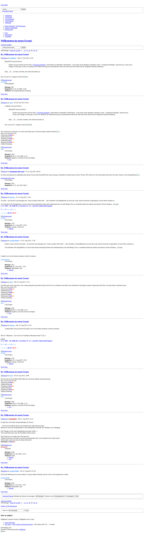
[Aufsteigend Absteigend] (72, 496)
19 (36, 50)
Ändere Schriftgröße (11, 28)
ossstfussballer (14, 240)
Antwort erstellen (6, 45)
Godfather (13, 58)
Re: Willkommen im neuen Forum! (15, 54)
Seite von (15, 50)
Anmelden (8, 36)
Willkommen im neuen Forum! (16, 40)
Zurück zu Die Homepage (9, 506)
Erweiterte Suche (7, 11)
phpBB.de (22, 529)
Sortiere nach (49, 496)
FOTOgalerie (9, 21)
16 (29, 50)
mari (11, 103)
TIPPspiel (8, 23)
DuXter (12, 197)
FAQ (6, 33)
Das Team (8, 524)
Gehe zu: (5, 510)
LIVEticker (8, 17)
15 (27, 50)
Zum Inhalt (4, 5)
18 (34, 50)
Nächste (10, 496)
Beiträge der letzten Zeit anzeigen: (24, 496)
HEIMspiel (8, 15)
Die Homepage (20, 26)
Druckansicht (9, 29)
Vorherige (5, 496)
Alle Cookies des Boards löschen (22, 524)
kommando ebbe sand (17, 171)
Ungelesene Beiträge (39, 65)
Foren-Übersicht (10, 26)
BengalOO (13, 419)
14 (24, 50)
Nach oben (4, 94)
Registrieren (8, 35)
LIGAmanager (9, 19)
